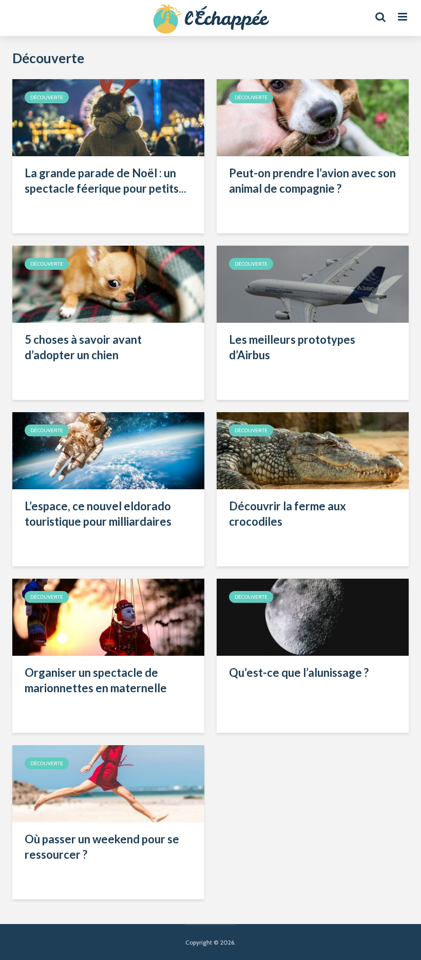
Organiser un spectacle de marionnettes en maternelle (96, 680)
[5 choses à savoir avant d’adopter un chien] (108, 283)
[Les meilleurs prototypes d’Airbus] (313, 283)
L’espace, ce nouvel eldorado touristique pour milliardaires (98, 513)
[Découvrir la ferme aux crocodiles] (313, 450)
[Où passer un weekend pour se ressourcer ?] (108, 783)
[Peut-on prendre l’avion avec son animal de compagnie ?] (313, 117)
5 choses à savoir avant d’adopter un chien (83, 347)
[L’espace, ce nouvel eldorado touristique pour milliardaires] (108, 450)
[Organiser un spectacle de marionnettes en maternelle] (108, 616)
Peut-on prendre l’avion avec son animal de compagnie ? (312, 180)
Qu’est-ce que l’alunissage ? (299, 672)
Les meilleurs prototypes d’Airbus (292, 347)
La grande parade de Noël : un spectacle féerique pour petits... (105, 180)
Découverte (46, 97)
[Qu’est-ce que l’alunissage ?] (313, 616)
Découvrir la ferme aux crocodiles (287, 513)
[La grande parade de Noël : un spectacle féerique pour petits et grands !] (108, 117)
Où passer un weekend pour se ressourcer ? (102, 846)
